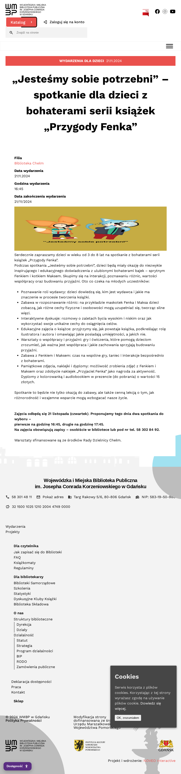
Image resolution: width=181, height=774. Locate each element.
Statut (22, 640)
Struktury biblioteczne (33, 619)
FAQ (17, 557)
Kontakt (18, 692)
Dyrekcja (24, 624)
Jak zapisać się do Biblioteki (38, 552)
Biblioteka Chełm (29, 163)
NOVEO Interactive (159, 761)
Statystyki (22, 593)
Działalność (24, 635)
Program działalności (35, 651)
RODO (22, 661)
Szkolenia (22, 588)
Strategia (24, 646)
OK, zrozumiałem (128, 717)
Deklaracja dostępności (31, 682)
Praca (16, 687)
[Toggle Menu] (169, 46)
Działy (22, 630)
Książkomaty (25, 563)
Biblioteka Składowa (31, 604)
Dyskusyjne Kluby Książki (35, 599)
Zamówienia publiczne (36, 667)
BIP (19, 656)
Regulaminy (24, 568)
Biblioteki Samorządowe (34, 583)
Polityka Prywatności (23, 720)
